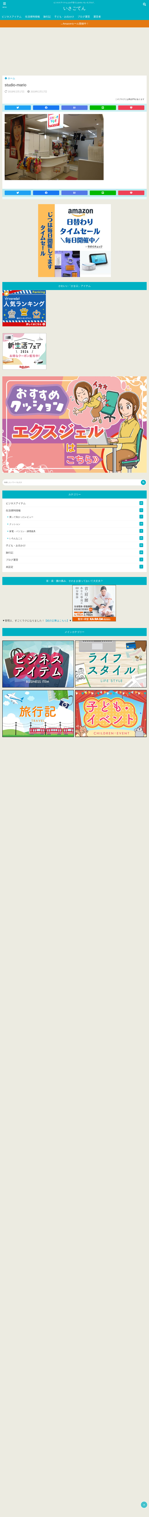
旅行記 (47, 16)
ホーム (11, 78)
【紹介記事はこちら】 (56, 620)
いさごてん (74, 8)
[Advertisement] (74, 53)
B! (74, 107)
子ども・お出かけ (64, 16)
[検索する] (143, 482)
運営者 (97, 16)
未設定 (9, 567)
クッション (14, 524)
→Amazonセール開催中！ (74, 23)
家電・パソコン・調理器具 (22, 531)
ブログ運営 (84, 16)
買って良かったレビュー (21, 517)
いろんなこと (15, 538)
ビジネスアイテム (12, 16)
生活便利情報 (32, 16)
